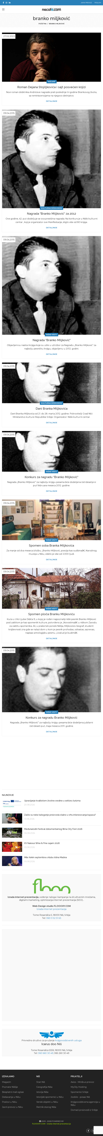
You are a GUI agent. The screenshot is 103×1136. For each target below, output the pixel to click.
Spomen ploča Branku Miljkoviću (51, 614)
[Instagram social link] (6, 2)
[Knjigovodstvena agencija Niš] (51, 1034)
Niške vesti (51, 335)
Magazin (6, 1082)
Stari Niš (40, 1082)
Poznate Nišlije (10, 1087)
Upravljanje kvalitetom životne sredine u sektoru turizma (52, 800)
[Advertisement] (51, 767)
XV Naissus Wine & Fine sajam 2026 (42, 843)
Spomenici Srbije (79, 1092)
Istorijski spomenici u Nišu (50, 1097)
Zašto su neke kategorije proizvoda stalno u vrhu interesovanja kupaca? (60, 815)
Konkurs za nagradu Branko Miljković (51, 717)
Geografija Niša (44, 1087)
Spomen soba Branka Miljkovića (51, 545)
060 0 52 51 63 (53, 918)
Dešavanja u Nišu (11, 1097)
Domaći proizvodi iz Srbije (84, 1110)
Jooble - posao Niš (80, 1097)
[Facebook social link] (3, 2)
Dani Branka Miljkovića (51, 408)
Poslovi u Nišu (9, 1102)
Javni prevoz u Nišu (12, 1107)
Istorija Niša (42, 1092)
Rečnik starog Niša (46, 1107)
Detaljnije (51, 101)
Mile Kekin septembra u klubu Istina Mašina (45, 857)
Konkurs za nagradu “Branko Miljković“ (51, 477)
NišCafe (51, 82)
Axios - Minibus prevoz (82, 1082)
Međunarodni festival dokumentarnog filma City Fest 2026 (53, 829)
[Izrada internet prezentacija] (51, 885)
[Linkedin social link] (9, 2)
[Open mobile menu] (3, 9)
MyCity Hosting (79, 1087)
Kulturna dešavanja (51, 208)
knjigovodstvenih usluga (68, 1040)
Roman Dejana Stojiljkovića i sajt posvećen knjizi (51, 87)
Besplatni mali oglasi (13, 1092)
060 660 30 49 (45, 1053)
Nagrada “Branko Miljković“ (52, 340)
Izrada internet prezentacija (51, 909)
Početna (42, 24)
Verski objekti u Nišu (47, 1102)
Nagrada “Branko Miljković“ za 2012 (51, 213)
